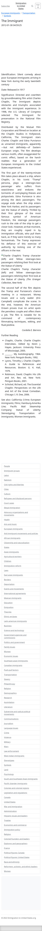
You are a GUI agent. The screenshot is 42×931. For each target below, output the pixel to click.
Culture (7, 494)
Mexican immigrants (12, 598)
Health (7, 519)
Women (7, 651)
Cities (6, 489)
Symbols (7, 16)
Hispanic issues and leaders (15, 816)
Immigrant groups (12, 471)
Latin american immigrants (15, 621)
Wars (6, 746)
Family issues (9, 647)
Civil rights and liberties (14, 484)
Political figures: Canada (14, 853)
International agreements (15, 593)
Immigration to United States (21, 6)
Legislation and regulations (15, 793)
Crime (6, 733)
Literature (8, 707)
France (7, 848)
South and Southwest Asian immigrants (21, 779)
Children (7, 561)
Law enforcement (11, 751)
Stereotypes (9, 760)
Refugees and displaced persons (18, 498)
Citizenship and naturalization (16, 542)
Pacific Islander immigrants (15, 783)
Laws (6, 570)
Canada (7, 797)
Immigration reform (12, 566)
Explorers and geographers (15, 843)
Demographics (10, 693)
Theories (7, 612)
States (6, 547)
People (7, 466)
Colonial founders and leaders (17, 839)
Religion (7, 688)
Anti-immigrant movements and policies (21, 533)
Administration (10, 811)
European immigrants (10, 13)
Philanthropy (9, 684)
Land (6, 769)
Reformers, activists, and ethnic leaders (20, 866)
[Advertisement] (21, 441)
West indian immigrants (14, 756)
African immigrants (12, 538)
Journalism (8, 723)
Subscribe (5, 6)
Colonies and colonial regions (16, 788)
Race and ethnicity (11, 862)
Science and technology (14, 630)
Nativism (7, 480)
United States (9, 802)
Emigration (8, 607)
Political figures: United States (16, 857)
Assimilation (9, 702)
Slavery (7, 679)
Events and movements (14, 589)
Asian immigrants (11, 552)
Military (7, 742)
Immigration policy (12, 829)
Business (8, 626)
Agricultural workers (13, 556)
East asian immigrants (13, 575)
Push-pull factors (11, 670)
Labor (6, 475)
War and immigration (13, 806)
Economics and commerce (15, 825)
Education (8, 602)
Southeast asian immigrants (16, 661)
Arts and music (10, 524)
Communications (11, 719)
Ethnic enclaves (10, 616)
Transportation (28, 13)
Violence (7, 737)
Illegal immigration (12, 507)
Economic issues (11, 656)
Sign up (38, 6)
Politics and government (14, 642)
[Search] (32, 6)
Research (8, 698)
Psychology (9, 774)
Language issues (11, 728)
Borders (7, 579)
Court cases (9, 503)
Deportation (9, 584)
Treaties (7, 820)
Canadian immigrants (13, 665)
